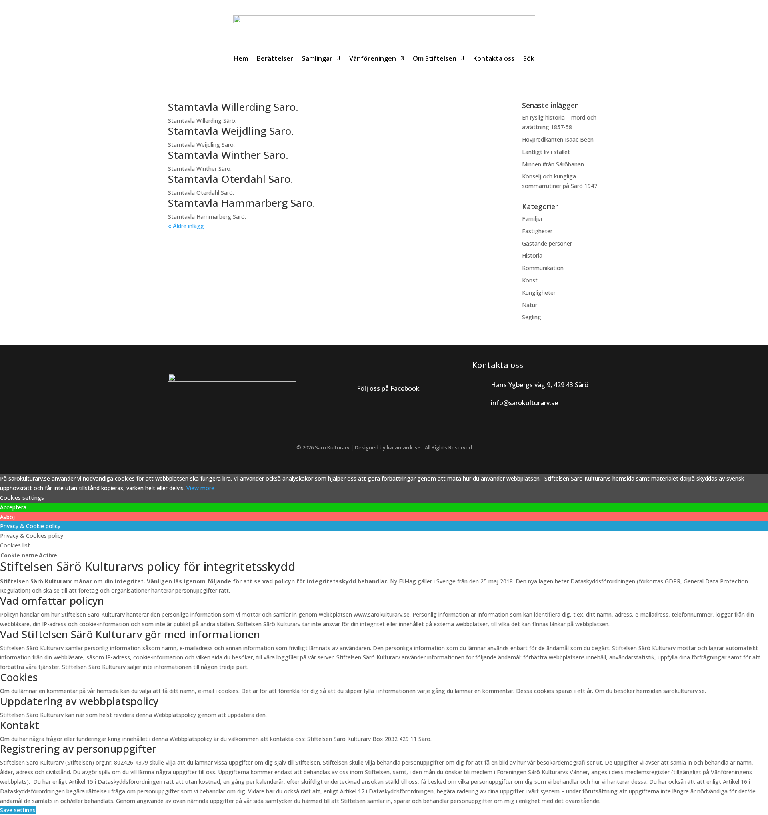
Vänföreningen (372, 58)
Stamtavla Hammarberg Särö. (241, 203)
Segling (531, 317)
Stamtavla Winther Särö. (228, 155)
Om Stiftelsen (434, 58)
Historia (532, 255)
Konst (530, 280)
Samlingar (317, 58)
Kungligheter (539, 292)
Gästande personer (547, 243)
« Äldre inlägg (186, 226)
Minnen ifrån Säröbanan (553, 164)
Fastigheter (537, 231)
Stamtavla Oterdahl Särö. (230, 179)
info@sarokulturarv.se (524, 402)
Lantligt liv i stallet (546, 152)
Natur (529, 305)
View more (200, 488)
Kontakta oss (493, 58)
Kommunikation (543, 268)
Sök (528, 58)
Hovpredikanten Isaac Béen (558, 139)
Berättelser (275, 58)
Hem (241, 58)
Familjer (532, 218)
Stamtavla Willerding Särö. (233, 107)
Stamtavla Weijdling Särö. (231, 131)
